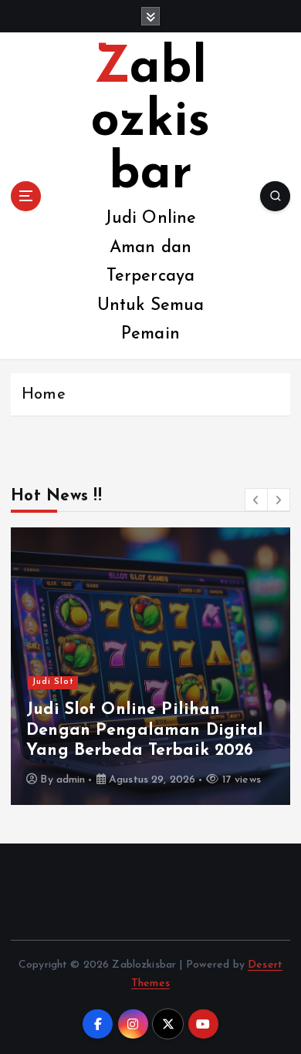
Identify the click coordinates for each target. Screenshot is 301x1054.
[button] (256, 499)
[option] (150, 666)
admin (71, 780)
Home (44, 394)
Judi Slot (53, 682)
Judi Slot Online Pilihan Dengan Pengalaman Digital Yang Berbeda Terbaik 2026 (145, 730)
